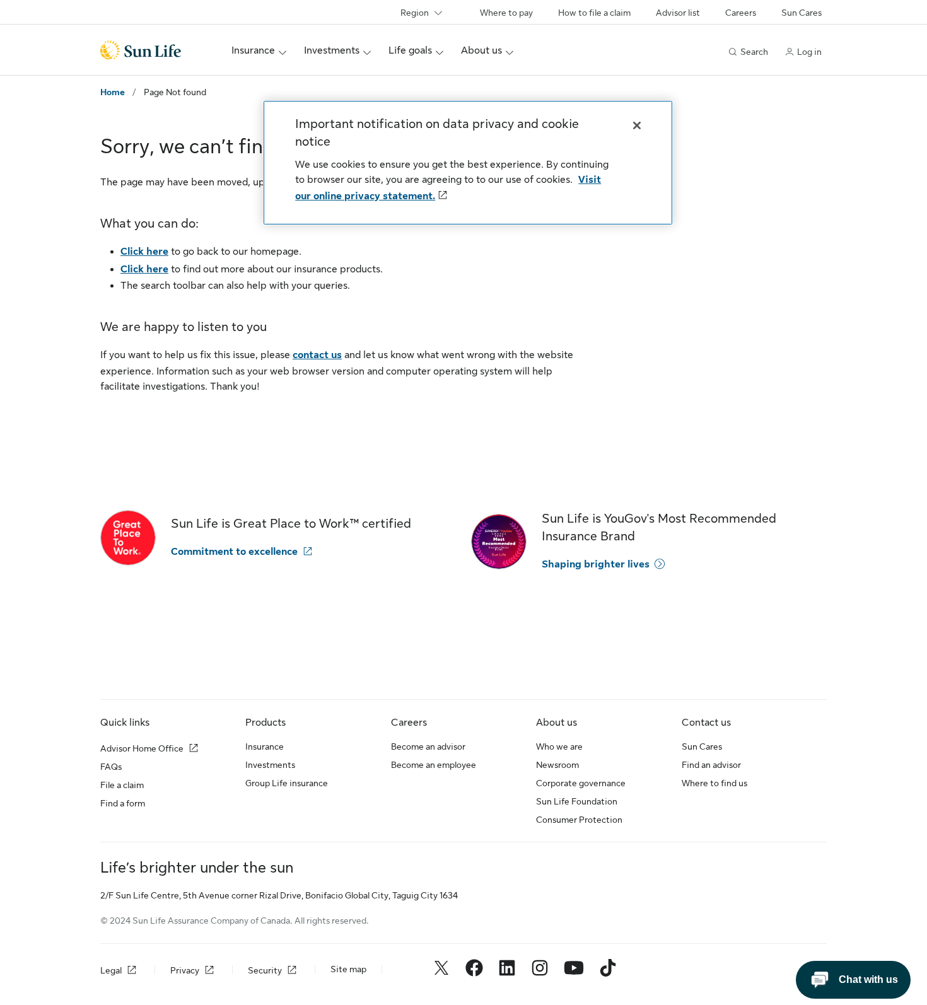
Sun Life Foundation (576, 801)
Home (112, 92)
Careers (740, 13)
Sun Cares (801, 13)
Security (265, 970)
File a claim (122, 785)
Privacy (184, 970)
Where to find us (714, 783)
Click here (144, 251)
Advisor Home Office (142, 748)
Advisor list (678, 13)
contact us (317, 355)
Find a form (122, 803)
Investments (270, 765)
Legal (111, 970)
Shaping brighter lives (596, 564)
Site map (348, 969)
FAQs (111, 767)
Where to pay (506, 13)
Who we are (559, 746)
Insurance (264, 746)
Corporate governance (581, 783)
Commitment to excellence (234, 551)
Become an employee (433, 765)
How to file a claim (594, 13)
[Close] (637, 125)
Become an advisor (428, 746)
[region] (468, 162)
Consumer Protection (579, 820)
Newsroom (557, 765)
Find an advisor (711, 765)
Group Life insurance (286, 783)
